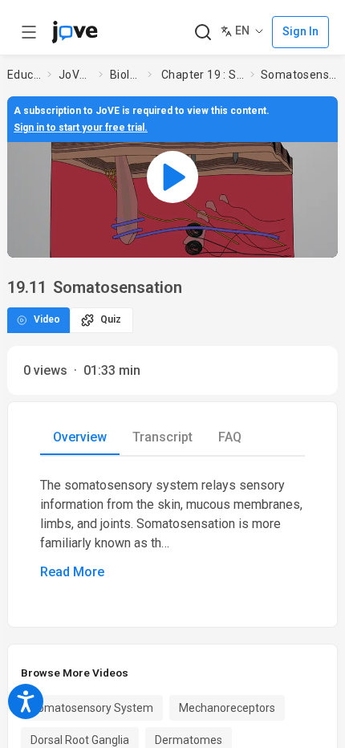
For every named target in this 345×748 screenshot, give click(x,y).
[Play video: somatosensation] (172, 176)
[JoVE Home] (74, 32)
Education (24, 74)
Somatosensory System (91, 707)
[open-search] (202, 32)
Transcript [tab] (162, 437)
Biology (125, 74)
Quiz (110, 319)
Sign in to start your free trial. (81, 127)
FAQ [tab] (230, 437)
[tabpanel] (172, 528)
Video (47, 319)
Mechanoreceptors (227, 707)
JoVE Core (75, 74)
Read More (72, 571)
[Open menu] (29, 32)
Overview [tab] (80, 437)
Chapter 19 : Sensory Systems (202, 74)
